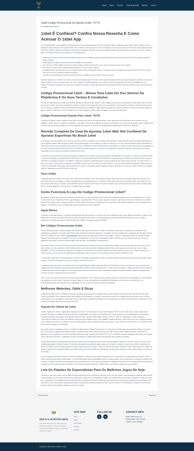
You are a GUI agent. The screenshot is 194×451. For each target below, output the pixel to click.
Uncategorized (46, 26)
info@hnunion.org (136, 416)
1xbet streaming (72, 235)
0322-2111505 (141, 419)
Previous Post (42, 395)
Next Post (153, 395)
